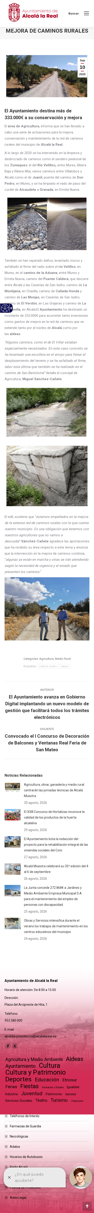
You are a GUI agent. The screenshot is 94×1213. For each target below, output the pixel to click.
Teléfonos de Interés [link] (24, 1116)
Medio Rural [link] (63, 658)
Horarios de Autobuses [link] (26, 1157)
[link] (86, 13)
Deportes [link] (18, 1079)
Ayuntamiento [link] (20, 1066)
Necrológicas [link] (19, 1136)
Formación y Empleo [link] (53, 1087)
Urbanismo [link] (77, 1100)
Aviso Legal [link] (18, 1197)
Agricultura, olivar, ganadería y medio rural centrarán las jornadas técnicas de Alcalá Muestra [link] (54, 790)
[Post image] (13, 787)
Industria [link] (11, 1094)
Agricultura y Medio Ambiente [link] (34, 1059)
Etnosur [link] (69, 1080)
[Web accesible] (5, 308)
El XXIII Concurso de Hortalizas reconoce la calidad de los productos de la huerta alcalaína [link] (54, 817)
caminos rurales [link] (48, 666)
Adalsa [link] (15, 1146)
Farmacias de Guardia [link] (25, 1126)
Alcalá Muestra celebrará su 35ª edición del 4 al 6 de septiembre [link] (56, 869)
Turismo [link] (59, 1100)
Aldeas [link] (74, 1059)
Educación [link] (47, 1080)
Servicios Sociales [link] (18, 1100)
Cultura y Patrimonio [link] (35, 1072)
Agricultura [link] (46, 658)
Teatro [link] (41, 1100)
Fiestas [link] (29, 1086)
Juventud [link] (31, 1093)
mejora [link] (64, 666)
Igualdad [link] (73, 1087)
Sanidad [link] (70, 1094)
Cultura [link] (49, 1065)
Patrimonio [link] (54, 1094)
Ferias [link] (11, 1086)
